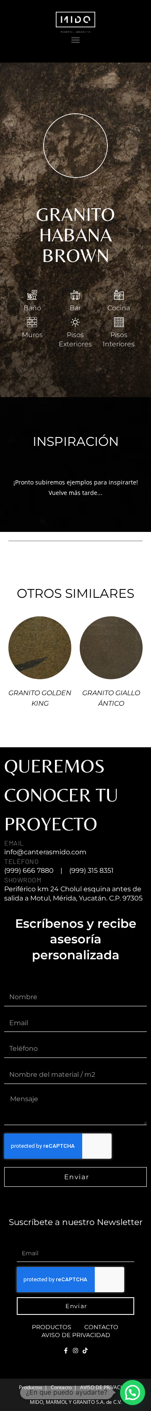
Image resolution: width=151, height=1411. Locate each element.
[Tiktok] (85, 1350)
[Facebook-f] (66, 1350)
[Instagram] (75, 1350)
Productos (51, 1327)
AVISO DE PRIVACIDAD (76, 1335)
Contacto (101, 1327)
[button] (75, 40)
